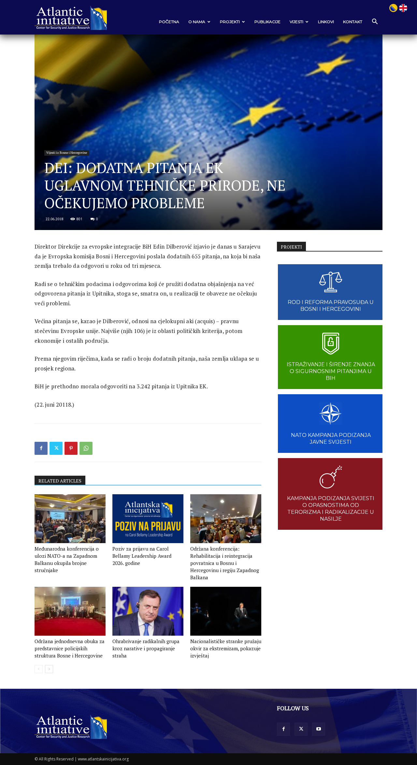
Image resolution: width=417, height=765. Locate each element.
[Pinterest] (71, 448)
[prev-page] (39, 669)
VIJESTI (296, 21)
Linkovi (326, 21)
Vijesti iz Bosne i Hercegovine (66, 153)
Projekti (230, 21)
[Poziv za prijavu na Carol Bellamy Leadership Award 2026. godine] (147, 518)
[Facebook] (41, 448)
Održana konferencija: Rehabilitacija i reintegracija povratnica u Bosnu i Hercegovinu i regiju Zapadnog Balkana (224, 563)
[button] (374, 22)
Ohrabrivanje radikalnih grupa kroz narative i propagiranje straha (146, 648)
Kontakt (352, 21)
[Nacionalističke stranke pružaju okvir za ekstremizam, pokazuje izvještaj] (225, 611)
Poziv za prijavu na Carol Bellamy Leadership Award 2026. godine (141, 555)
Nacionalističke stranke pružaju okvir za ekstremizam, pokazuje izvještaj (225, 648)
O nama (196, 21)
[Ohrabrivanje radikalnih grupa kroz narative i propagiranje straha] (147, 611)
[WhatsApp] (86, 448)
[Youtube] (318, 729)
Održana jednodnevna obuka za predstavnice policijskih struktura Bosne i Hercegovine (70, 648)
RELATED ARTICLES (59, 481)
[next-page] (49, 669)
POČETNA (169, 21)
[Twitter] (56, 448)
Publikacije (267, 21)
